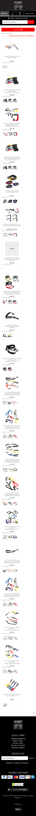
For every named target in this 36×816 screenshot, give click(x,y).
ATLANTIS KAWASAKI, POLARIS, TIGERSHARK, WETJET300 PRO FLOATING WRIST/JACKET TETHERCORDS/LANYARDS (12, 159)
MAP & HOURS (30, 13)
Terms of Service (18, 745)
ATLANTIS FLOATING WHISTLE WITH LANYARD (12, 57)
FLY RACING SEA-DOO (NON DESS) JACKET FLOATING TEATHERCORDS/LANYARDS (12, 461)
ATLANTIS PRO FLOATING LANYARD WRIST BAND (12, 191)
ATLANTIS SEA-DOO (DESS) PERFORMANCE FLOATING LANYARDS (12, 259)
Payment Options (18, 748)
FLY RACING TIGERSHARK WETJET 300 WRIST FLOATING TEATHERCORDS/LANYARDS (12, 595)
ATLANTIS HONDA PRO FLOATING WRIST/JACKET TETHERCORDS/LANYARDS (12, 91)
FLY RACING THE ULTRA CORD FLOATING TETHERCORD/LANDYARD (12, 528)
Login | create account (19, 18)
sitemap (25, 763)
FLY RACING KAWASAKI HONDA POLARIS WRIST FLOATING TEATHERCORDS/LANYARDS (12, 427)
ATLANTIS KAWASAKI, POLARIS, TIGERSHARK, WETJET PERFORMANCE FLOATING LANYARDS (12, 125)
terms (17, 763)
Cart (20, 14)
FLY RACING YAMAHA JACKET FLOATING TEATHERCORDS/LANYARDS (12, 629)
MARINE (12, 35)
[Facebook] (16, 769)
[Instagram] (18, 769)
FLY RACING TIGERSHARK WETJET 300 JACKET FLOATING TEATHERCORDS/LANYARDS (12, 562)
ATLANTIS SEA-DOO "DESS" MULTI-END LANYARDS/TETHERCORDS (12, 225)
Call (13, 14)
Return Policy (18, 741)
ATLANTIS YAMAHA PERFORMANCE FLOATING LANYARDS (12, 326)
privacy (9, 763)
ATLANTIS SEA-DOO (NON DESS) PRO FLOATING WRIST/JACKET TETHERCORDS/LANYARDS (12, 293)
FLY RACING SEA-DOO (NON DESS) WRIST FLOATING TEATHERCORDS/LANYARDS (12, 494)
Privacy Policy (18, 743)
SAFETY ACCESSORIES (27, 35)
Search (31, 22)
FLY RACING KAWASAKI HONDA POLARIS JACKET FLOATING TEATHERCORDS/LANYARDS (12, 394)
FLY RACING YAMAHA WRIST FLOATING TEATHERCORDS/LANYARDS (12, 662)
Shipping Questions (18, 739)
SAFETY (17, 35)
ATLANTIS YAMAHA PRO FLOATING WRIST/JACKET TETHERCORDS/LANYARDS (12, 360)
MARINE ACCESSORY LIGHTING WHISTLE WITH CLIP (12, 695)
